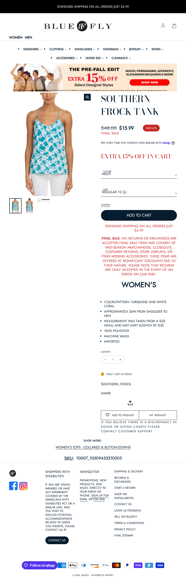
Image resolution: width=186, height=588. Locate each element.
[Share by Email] (104, 403)
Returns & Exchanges (122, 524)
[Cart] (174, 26)
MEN (28, 37)
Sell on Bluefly (125, 561)
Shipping (105, 205)
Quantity (105, 351)
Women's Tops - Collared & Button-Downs (93, 447)
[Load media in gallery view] (15, 205)
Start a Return (125, 532)
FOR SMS (99, 543)
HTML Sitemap (123, 580)
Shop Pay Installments (124, 540)
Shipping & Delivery (128, 516)
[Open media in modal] (87, 97)
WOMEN (15, 37)
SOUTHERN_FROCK (116, 384)
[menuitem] (32, 49)
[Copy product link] (114, 403)
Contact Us (123, 548)
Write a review (93, 491)
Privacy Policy (125, 574)
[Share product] (130, 402)
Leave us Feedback (127, 555)
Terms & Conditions (129, 567)
